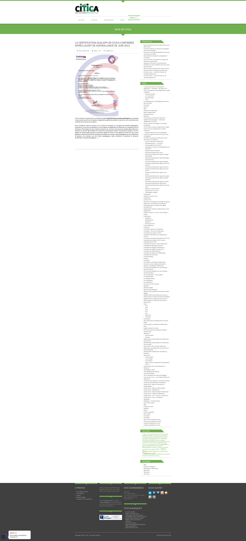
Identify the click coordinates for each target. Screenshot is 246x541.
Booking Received (149, 114)
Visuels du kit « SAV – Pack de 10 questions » (156, 395)
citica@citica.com (132, 497)
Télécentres (164, 451)
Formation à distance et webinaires (153, 229)
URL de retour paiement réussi (152, 419)
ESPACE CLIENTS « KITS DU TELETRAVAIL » (156, 212)
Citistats (145, 437)
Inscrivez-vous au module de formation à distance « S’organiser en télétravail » (155, 265)
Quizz (145, 326)
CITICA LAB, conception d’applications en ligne (156, 127)
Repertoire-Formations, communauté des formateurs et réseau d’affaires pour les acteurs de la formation (157, 64)
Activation (146, 105)
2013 (146, 309)
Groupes (146, 258)
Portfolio (147, 337)
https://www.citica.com (131, 513)
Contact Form (147, 200)
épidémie (167, 454)
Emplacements (149, 220)
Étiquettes (148, 222)
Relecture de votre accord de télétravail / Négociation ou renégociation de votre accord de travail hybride (156, 347)
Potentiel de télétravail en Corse (154, 152)
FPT (156, 441)
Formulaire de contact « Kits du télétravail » (155, 244)
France (159, 441)
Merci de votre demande (150, 289)
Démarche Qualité (150, 94)
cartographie (163, 435)
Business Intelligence (149, 467)
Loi (156, 444)
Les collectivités (148, 282)
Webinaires (147, 399)
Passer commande (149, 412)
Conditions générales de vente (152, 423)
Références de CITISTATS (152, 189)
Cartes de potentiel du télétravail (154, 141)
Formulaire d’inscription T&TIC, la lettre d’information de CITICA (154, 241)
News (145, 304)
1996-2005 (148, 317)
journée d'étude (165, 441)
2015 (146, 306)
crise (143, 438)
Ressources (109, 20)
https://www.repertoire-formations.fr (135, 524)
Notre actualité (149, 335)
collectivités (158, 437)
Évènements (147, 216)
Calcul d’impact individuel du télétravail (154, 118)
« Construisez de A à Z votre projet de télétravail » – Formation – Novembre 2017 (155, 87)
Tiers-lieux (146, 474)
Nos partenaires (149, 98)
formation (151, 441)
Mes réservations (150, 223)
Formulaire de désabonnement (152, 251)
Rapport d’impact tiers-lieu (151, 328)
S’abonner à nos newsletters (84, 499)
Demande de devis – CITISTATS (154, 143)
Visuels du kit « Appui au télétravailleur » (155, 388)
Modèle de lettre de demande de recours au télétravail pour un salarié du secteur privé (155, 299)
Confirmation (147, 198)
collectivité (151, 437)
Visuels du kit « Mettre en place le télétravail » (156, 392)
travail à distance (153, 451)
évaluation (156, 456)
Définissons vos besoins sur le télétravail (155, 203)
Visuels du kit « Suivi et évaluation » (153, 397)
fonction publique (148, 440)
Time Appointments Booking (151, 371)
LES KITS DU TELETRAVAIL (151, 284)
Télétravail (148, 453)
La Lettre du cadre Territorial (150, 443)
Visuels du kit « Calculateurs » (152, 390)
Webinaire (161, 454)
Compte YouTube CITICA (150, 196)
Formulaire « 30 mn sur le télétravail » (154, 231)
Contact (78, 495)
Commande (147, 194)
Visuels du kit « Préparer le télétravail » (154, 393)
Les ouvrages (149, 359)
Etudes (146, 214)
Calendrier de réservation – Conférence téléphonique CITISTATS (154, 120)
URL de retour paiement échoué (152, 421)
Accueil (81, 20)
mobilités (154, 447)
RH (157, 449)
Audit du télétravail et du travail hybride (156, 132)
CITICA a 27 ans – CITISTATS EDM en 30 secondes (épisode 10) (155, 73)
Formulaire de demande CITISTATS (153, 245)
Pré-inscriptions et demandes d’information (155, 324)
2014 (146, 308)
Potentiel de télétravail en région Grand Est (157, 167)
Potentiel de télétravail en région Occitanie (156, 181)
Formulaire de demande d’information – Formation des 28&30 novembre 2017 (154, 248)
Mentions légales (148, 288)
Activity (146, 107)
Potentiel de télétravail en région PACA (155, 183)
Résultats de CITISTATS (152, 190)
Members (146, 286)
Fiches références (149, 225)
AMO (145, 109)
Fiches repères (149, 357)
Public (149, 449)
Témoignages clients (149, 370)
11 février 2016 (146, 434)
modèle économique (162, 447)
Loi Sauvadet (162, 444)
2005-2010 (148, 315)
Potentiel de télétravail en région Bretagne (156, 161)
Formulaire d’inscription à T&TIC (152, 233)
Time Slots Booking (149, 373)
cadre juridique (156, 435)
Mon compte (147, 414)
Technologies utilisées (151, 192)
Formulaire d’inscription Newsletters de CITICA (156, 238)
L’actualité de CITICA (82, 492)
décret (147, 438)
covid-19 (165, 437)
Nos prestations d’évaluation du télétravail (155, 70)
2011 (146, 313)
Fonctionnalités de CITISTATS (153, 145)
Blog (122, 20)
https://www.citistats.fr (139, 516)
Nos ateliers (147, 319)
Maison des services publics (155, 446)
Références (147, 333)
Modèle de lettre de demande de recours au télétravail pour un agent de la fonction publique (157, 296)
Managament (146, 447)
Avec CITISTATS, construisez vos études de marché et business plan (156, 60)
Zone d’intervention (149, 403)
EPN (151, 438)
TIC (159, 449)
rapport (153, 449)
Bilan (151, 435)
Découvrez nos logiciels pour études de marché (157, 202)
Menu (132, 17)
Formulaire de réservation (151, 255)
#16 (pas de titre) (148, 406)
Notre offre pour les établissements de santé (156, 321)
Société (94, 20)
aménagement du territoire (159, 434)
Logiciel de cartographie (148, 444)
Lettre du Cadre (162, 443)
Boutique (146, 116)
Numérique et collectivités (151, 468)
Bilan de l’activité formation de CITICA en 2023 (156, 68)
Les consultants (149, 96)
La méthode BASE (149, 276)
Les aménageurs (148, 280)
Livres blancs (148, 361)
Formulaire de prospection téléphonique (154, 253)
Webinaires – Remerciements (152, 401)
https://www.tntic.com (131, 527)
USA (156, 454)
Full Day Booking (148, 256)
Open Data (147, 470)
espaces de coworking (159, 438)
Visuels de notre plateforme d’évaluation (155, 382)
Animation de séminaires (150, 110)
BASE (148, 435)
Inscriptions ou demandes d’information (154, 262)
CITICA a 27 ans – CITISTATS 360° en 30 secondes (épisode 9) (155, 76)
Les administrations (149, 278)
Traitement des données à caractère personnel (156, 381)
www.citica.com (128, 499)
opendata (144, 449)
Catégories (148, 218)
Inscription (147, 260)
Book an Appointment (149, 112)
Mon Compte (147, 302)
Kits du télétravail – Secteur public (153, 275)
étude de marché (147, 456)
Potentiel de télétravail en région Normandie (157, 176)
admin (99, 51)
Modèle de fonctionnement (152, 150)
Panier (145, 322)
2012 (146, 311)
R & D (146, 99)
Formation (146, 227)
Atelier (144, 435)
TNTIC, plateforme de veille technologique (155, 375)
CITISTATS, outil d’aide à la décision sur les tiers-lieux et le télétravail (155, 138)
